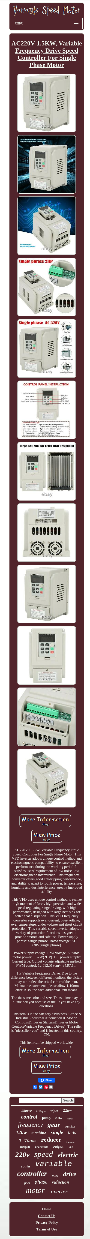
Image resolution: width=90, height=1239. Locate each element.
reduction (60, 1182)
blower (26, 1111)
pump (46, 1118)
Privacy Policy (47, 1222)
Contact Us (46, 1216)
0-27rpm (41, 1111)
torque (69, 1118)
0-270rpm (27, 1140)
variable (53, 1164)
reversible (41, 1147)
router (25, 1166)
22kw (67, 1110)
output (58, 1146)
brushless (70, 1126)
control (29, 1117)
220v (22, 1155)
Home (46, 1209)
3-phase (70, 1141)
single (57, 1132)
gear (54, 1124)
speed (43, 1154)
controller (32, 1173)
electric (68, 1155)
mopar (25, 1146)
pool (27, 1183)
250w (58, 1118)
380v (70, 1147)
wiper (54, 1111)
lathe (72, 1132)
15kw (54, 1176)
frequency (30, 1124)
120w (21, 1132)
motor (35, 1190)
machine (38, 1133)
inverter (58, 1191)
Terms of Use (46, 1229)
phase (41, 1182)
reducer (51, 1139)
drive (69, 1174)
